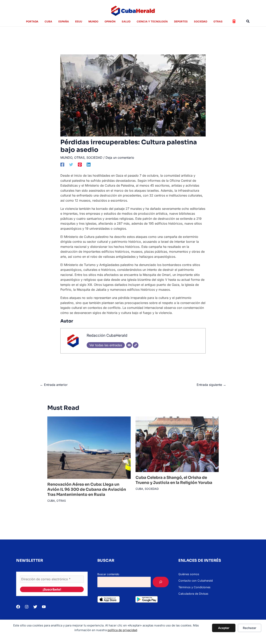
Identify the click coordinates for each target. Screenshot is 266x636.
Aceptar (223, 628)
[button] (248, 21)
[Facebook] (62, 164)
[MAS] (161, 582)
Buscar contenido (108, 574)
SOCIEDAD (94, 157)
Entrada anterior (54, 385)
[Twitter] (71, 164)
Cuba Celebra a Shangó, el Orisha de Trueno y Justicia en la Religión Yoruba (174, 480)
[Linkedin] (89, 164)
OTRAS (79, 157)
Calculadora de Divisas (193, 593)
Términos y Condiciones (194, 587)
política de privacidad (122, 630)
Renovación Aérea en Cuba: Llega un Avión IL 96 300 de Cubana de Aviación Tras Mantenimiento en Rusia (86, 489)
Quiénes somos (188, 574)
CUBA (51, 500)
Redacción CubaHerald (107, 335)
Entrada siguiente (211, 385)
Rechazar (249, 628)
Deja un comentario (120, 157)
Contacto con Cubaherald (195, 580)
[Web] (135, 345)
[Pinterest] (80, 164)
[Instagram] (27, 607)
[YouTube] (44, 607)
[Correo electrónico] (129, 345)
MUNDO (66, 157)
